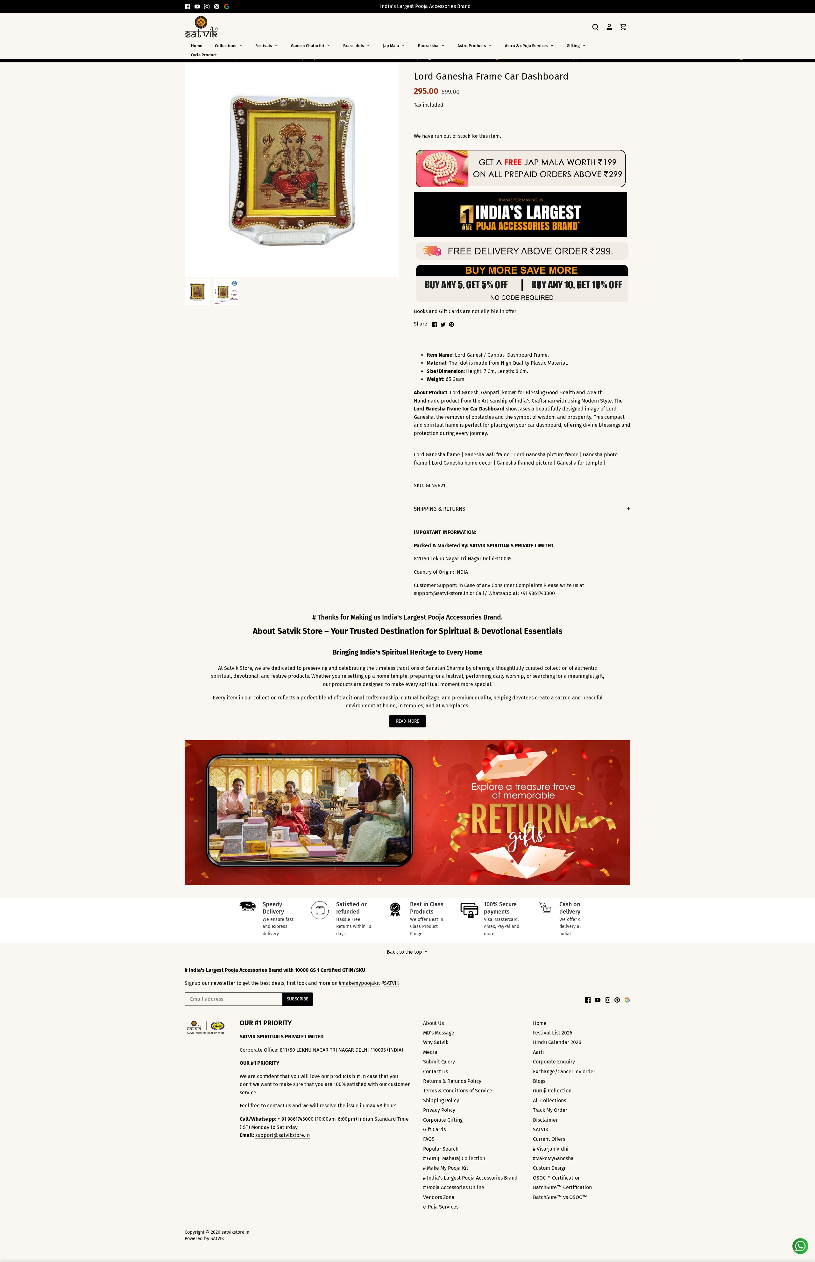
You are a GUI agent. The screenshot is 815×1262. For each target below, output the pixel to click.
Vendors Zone (438, 1197)
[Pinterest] (216, 6)
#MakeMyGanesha (553, 1158)
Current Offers (549, 1139)
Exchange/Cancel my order (564, 1072)
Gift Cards (434, 1129)
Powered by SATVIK (204, 1238)
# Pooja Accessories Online (453, 1187)
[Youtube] (197, 6)
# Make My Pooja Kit (445, 1168)
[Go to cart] (623, 26)
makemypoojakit (360, 983)
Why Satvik (435, 1042)
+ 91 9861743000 (296, 1119)
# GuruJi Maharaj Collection (454, 1158)
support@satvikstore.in (282, 1135)
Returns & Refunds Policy (452, 1081)
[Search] (595, 26)
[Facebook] (187, 6)
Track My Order (550, 1110)
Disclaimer (545, 1120)
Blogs (539, 1081)
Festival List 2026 (552, 1033)
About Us (433, 1023)
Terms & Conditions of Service (457, 1091)
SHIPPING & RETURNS (439, 509)
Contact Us (435, 1072)
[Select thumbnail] (197, 292)
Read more (407, 721)
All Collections (549, 1100)
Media (430, 1052)
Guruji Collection (552, 1091)
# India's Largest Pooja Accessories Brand (470, 1178)
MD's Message (438, 1033)
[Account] (609, 26)
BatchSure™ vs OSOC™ (560, 1197)
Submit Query (439, 1062)
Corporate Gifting (443, 1120)
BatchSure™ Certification (562, 1187)
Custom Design (550, 1168)
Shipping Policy (441, 1100)
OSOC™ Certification (557, 1178)
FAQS (429, 1139)
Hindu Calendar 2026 (557, 1042)
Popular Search (440, 1149)
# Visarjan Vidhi (551, 1149)
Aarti (538, 1052)
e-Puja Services (440, 1207)
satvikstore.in (235, 1232)
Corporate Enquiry (554, 1062)
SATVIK (391, 983)
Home (540, 1023)
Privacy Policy (439, 1110)
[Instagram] (206, 6)
